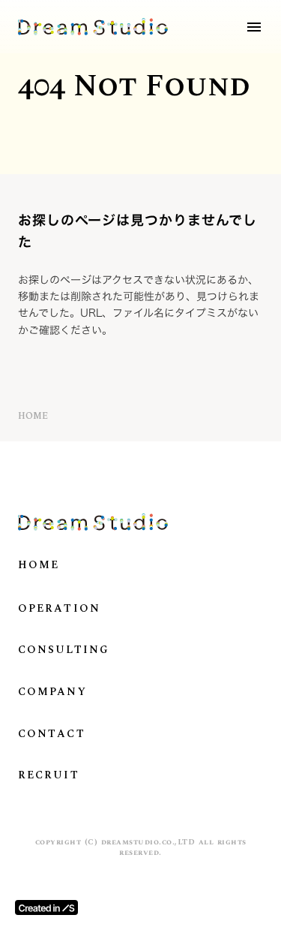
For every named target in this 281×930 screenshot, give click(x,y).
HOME (33, 417)
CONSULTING (63, 650)
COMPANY (52, 692)
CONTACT (51, 734)
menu (254, 27)
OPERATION (59, 608)
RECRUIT (48, 775)
